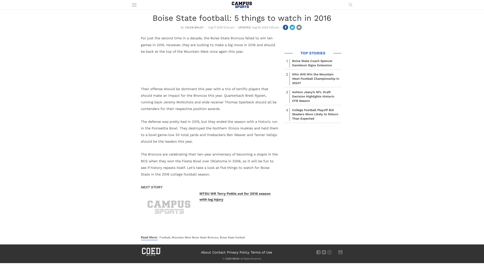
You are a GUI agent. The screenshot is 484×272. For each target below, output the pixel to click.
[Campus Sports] (242, 4)
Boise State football (232, 237)
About (206, 252)
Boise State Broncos (205, 237)
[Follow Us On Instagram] (329, 252)
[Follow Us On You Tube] (340, 252)
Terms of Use (261, 252)
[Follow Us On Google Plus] (335, 252)
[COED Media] (151, 255)
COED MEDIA (232, 258)
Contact (219, 252)
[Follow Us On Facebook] (318, 252)
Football (165, 237)
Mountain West (181, 237)
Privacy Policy (238, 252)
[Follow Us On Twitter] (324, 252)
